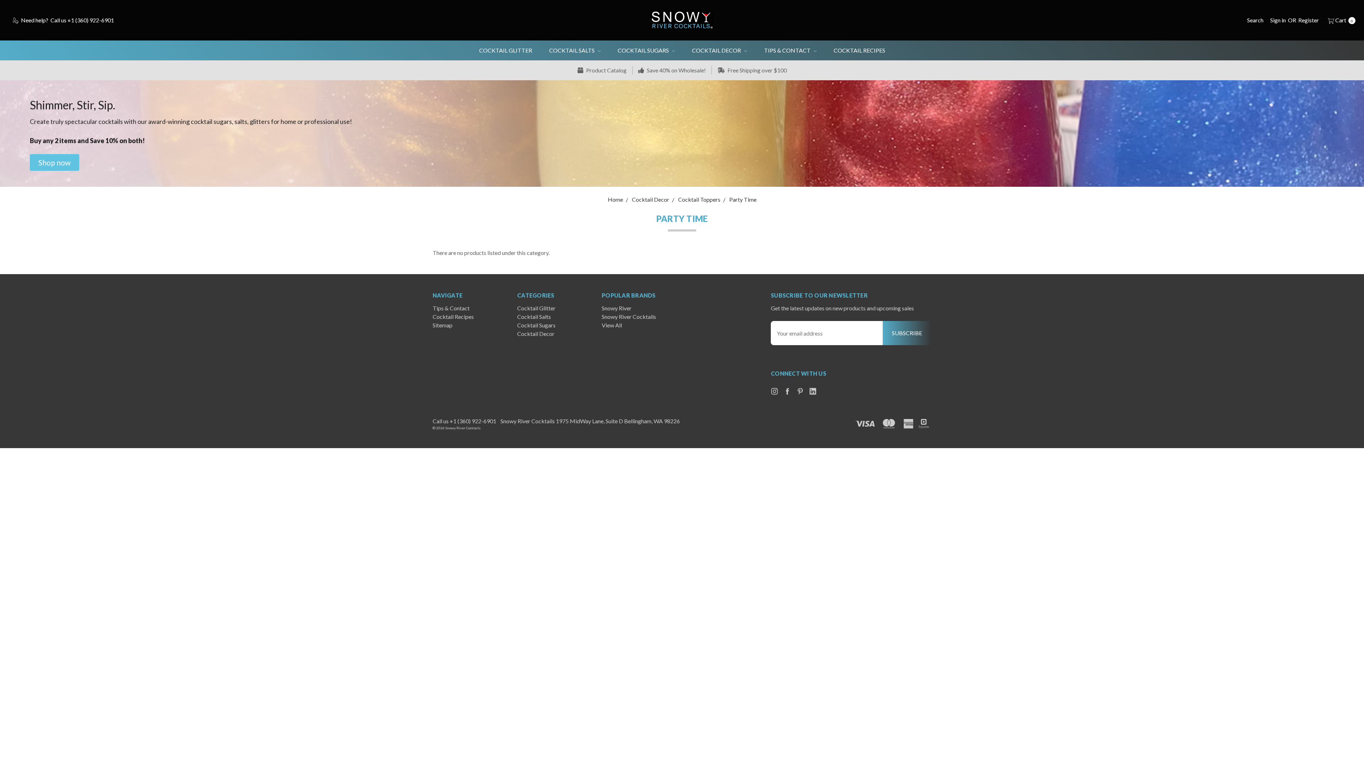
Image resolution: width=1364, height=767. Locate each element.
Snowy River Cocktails (629, 316)
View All (612, 325)
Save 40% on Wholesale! (676, 70)
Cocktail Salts (572, 50)
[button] (54, 162)
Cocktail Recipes (859, 50)
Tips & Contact (788, 50)
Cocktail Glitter (505, 50)
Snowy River (617, 308)
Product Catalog (606, 70)
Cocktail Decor (717, 50)
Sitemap (443, 325)
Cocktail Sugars (644, 50)
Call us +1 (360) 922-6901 (464, 421)
